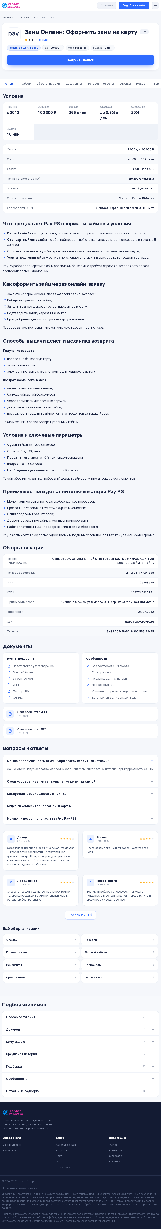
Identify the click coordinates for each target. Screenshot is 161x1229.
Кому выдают (75, 1042)
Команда (114, 1161)
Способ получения (75, 1017)
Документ (75, 1029)
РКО (58, 1161)
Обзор (26, 83)
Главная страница (12, 17)
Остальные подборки (75, 1091)
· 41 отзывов (41, 39)
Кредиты (61, 1150)
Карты (60, 1156)
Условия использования (101, 1221)
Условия (10, 83)
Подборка (75, 1066)
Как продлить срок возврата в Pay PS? (37, 794)
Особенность (75, 1079)
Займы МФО (32, 17)
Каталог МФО (11, 1150)
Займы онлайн (12, 1144)
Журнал (113, 1144)
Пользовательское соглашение (19, 1188)
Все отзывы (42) (80, 915)
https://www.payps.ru (139, 621)
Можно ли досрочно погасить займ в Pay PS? (41, 818)
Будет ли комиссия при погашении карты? (39, 806)
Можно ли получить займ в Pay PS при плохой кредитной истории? (58, 761)
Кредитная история (75, 1054)
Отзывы (125, 83)
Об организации (48, 83)
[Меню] (155, 5)
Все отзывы (116, 1150)
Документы (73, 83)
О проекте (115, 1156)
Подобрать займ (134, 5)
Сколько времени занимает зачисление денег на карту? (51, 781)
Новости (142, 83)
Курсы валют (64, 1167)
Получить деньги (80, 60)
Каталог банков (66, 1144)
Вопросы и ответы (100, 83)
